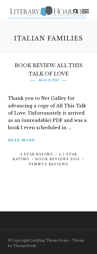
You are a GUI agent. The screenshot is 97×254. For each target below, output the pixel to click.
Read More (21, 140)
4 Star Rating (36, 154)
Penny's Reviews (48, 164)
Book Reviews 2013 (57, 159)
